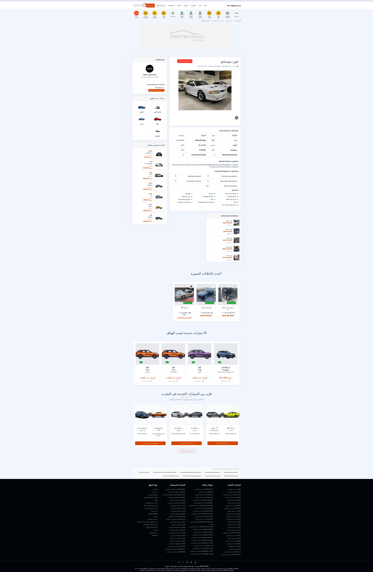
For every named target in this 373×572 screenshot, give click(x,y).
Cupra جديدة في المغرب (233, 519)
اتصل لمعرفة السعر (184, 61)
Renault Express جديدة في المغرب (202, 540)
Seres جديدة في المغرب (233, 544)
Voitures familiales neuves (171, 476)
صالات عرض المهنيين (152, 503)
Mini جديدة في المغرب (234, 492)
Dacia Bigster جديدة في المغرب (203, 503)
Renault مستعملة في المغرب (176, 492)
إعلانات (156, 500)
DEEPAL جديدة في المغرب (233, 506)
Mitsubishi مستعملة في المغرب (175, 552)
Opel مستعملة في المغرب (177, 522)
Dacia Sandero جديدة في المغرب (203, 500)
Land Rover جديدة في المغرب (232, 495)
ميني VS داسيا (150, 443)
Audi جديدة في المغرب (234, 546)
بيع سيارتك (150, 5)
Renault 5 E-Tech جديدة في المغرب (202, 543)
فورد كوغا (229, 238)
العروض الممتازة (153, 495)
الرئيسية (236, 21)
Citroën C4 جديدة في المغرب (204, 495)
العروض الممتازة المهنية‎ (151, 497)
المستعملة (171, 5)
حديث (200, 5)
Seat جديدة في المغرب (234, 538)
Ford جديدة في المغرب (234, 503)
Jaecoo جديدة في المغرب (233, 497)
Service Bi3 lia (153, 514)
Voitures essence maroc (213, 476)
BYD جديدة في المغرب (234, 489)
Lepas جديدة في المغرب (233, 514)
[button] (236, 90)
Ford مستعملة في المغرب (177, 506)
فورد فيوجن (228, 247)
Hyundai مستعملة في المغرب (176, 503)
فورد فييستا (229, 221)
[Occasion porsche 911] (227, 294)
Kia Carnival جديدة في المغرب (204, 519)
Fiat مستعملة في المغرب (178, 508)
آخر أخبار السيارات (152, 519)
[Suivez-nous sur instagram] (179, 562)
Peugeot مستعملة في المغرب (176, 497)
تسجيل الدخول (161, 5)
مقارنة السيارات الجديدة (151, 508)
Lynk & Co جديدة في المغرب (232, 552)
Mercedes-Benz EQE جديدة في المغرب (201, 527)
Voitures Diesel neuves (231, 476)
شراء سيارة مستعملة (218, 21)
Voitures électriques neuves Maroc (190, 472)
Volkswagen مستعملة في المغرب (175, 489)
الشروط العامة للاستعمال (150, 525)
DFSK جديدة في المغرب (234, 511)
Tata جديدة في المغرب (234, 530)
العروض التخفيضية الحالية (150, 506)
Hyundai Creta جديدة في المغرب (203, 511)
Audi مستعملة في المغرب (177, 511)
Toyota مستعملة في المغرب (176, 527)
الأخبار (179, 5)
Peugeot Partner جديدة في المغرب (202, 537)
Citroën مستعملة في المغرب (176, 516)
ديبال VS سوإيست (187, 443)
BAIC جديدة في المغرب (234, 500)
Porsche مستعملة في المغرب (176, 546)
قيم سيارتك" (154, 511)
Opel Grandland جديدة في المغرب (202, 529)
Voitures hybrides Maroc (212, 472)
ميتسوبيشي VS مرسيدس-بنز (223, 443)
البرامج (186, 5)
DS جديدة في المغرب (234, 549)
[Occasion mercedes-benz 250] (206, 294)
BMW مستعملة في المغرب (177, 514)
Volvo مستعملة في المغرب (177, 541)
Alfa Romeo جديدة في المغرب (231, 533)
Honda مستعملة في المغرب (177, 544)
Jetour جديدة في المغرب (233, 535)
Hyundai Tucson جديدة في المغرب (202, 514)
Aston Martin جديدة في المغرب (231, 554)
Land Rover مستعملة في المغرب (175, 519)
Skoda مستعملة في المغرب (177, 533)
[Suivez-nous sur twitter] (191, 562)
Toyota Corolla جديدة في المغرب (202, 548)
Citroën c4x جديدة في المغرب (203, 497)
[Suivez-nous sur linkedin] (187, 562)
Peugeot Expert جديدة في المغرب (202, 535)
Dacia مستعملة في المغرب (177, 500)
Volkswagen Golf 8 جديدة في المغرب (201, 551)
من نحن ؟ (155, 492)
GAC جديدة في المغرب (234, 527)
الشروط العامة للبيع (152, 527)
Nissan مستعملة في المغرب (177, 530)
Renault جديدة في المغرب (233, 541)
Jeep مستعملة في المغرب (177, 538)
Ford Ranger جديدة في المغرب (203, 508)
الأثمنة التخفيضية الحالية (156, 145)
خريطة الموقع (154, 533)
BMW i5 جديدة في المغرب (205, 492)
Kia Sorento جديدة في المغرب (204, 516)
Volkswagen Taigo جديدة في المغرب (201, 554)
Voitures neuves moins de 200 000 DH (164, 472)
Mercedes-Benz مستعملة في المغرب (173, 495)
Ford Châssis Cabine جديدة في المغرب (201, 506)
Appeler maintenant (155, 90)
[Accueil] (205, 6)
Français (155, 535)
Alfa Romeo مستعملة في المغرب (175, 549)
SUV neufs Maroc (144, 472)
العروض (193, 5)
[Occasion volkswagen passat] (184, 294)
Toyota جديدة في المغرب (233, 516)
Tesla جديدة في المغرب (234, 525)
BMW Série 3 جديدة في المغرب (203, 489)
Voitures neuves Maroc (231, 472)
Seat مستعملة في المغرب (177, 535)
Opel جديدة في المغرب (234, 522)
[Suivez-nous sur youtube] (195, 562)
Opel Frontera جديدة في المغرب (203, 532)
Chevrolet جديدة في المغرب (232, 508)
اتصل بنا (155, 530)
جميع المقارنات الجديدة (186, 451)
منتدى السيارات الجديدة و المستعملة (147, 522)
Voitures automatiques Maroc (192, 476)
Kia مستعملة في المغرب (178, 525)
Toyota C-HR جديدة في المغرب (203, 546)
